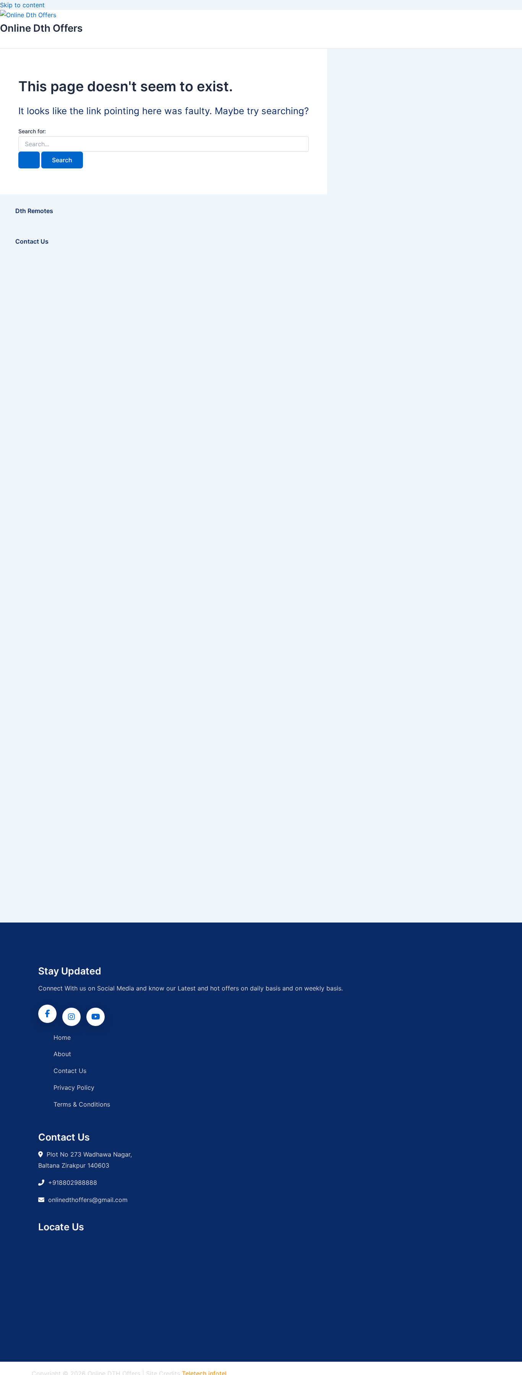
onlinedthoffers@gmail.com (88, 1200)
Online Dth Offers (41, 28)
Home (62, 1037)
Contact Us (69, 1070)
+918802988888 (72, 1182)
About (62, 1054)
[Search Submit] (29, 160)
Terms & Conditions (81, 1104)
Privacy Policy (73, 1087)
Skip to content (22, 5)
